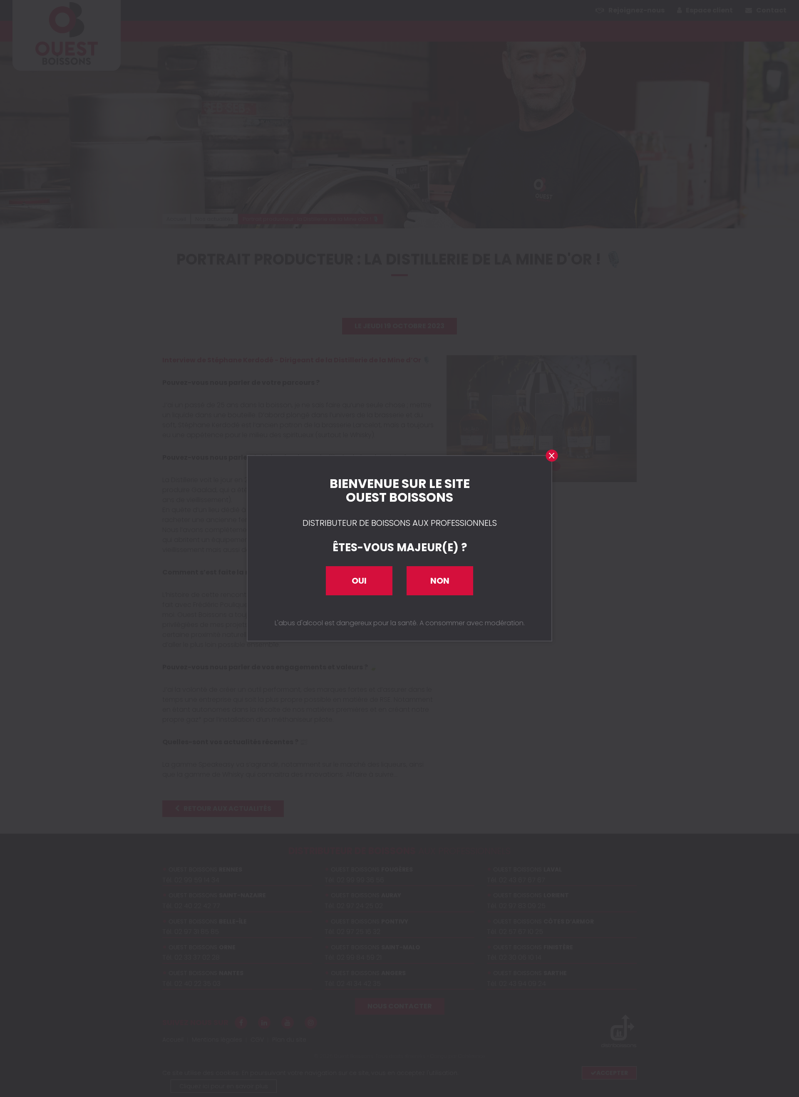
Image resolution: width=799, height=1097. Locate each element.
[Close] (551, 455)
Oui (359, 581)
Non (439, 581)
